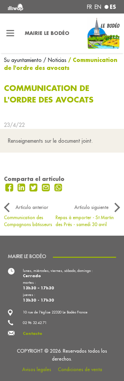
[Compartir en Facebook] (10, 187)
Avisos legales (36, 369)
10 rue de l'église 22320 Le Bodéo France (55, 312)
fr (89, 7)
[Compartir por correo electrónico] (46, 187)
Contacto (32, 333)
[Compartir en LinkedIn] (22, 187)
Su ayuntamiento (23, 60)
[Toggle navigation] (10, 33)
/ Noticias (54, 60)
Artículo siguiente (91, 207)
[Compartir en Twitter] (34, 187)
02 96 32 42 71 (35, 322)
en (98, 7)
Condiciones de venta (80, 369)
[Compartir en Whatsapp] (58, 187)
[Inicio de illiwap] (28, 7)
